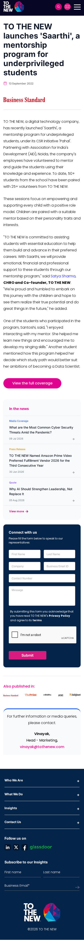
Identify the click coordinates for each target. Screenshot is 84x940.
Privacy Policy (59, 616)
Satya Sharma (63, 276)
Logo (15, 6)
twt (16, 847)
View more (16, 511)
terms (37, 620)
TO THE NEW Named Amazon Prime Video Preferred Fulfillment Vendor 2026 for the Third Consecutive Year (40, 460)
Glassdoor (41, 847)
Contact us (67, 6)
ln (7, 847)
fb (25, 847)
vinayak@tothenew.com (42, 746)
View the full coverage (32, 383)
